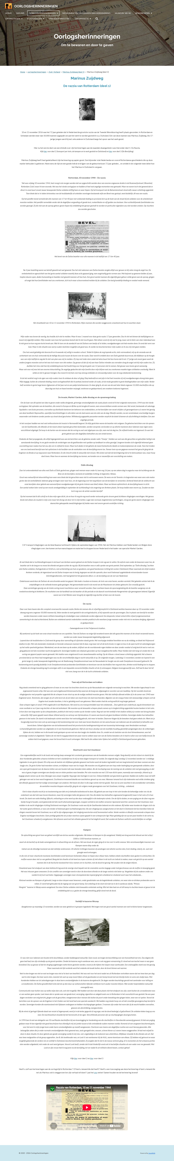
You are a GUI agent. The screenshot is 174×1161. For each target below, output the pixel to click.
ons (95, 1072)
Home (22, 72)
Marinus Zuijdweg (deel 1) (73, 72)
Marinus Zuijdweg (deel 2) (98, 72)
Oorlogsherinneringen (36, 6)
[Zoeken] (97, 18)
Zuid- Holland (54, 72)
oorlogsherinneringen (37, 72)
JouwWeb (151, 1153)
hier (45, 151)
